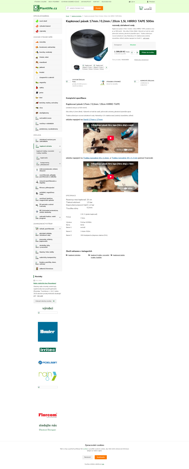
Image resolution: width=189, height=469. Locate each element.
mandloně (43, 62)
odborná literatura (46, 269)
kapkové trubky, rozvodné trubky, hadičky (45, 152)
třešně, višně (43, 57)
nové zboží (43, 21)
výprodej (42, 31)
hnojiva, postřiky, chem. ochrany (47, 263)
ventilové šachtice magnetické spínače (46, 199)
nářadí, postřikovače (46, 229)
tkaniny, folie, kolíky (46, 252)
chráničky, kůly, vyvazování (44, 246)
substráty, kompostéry (47, 257)
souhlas (85, 449)
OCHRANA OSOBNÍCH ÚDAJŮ (70, 2)
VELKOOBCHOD (106, 2)
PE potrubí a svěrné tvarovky (46, 205)
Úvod (67, 16)
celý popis (146, 38)
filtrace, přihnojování (46, 188)
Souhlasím (101, 457)
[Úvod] (48, 8)
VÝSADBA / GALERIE (40, 2)
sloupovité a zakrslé (46, 77)
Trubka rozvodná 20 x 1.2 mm (124, 158)
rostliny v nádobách (46, 124)
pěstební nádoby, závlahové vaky (45, 234)
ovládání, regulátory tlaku (46, 193)
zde (103, 464)
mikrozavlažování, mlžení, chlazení (48, 170)
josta (41, 93)
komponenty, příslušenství (44, 164)
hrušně (41, 72)
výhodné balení (44, 26)
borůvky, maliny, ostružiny (48, 103)
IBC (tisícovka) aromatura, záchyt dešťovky (48, 211)
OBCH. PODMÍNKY (53, 2)
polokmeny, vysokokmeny (48, 129)
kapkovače (44, 158)
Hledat (98, 8)
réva (41, 108)
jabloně (42, 67)
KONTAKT (96, 2)
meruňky (42, 42)
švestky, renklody (45, 52)
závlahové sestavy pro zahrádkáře (47, 140)
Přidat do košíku (148, 52)
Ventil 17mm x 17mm (92, 119)
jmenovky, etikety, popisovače (46, 240)
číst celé (40, 296)
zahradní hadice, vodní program (47, 217)
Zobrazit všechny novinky (43, 301)
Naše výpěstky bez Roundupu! (44, 283)
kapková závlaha (46, 146)
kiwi (40, 98)
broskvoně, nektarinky (47, 47)
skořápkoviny (44, 113)
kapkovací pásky (119, 255)
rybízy (41, 88)
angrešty (42, 82)
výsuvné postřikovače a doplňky (47, 182)
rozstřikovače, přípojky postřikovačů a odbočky (47, 176)
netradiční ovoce (45, 118)
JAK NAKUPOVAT (86, 2)
